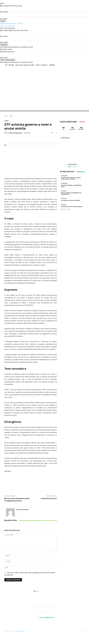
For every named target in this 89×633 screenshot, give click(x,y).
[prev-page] (5, 527)
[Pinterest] (47, 622)
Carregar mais (65, 209)
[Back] (0, 1)
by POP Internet (20, 631)
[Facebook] (72, 65)
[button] (82, 106)
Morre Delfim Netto (13, 523)
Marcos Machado (16, 133)
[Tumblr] (53, 622)
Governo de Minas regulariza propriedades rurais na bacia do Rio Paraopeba (48, 521)
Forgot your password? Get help (11, 23)
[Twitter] (77, 65)
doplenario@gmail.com (46, 617)
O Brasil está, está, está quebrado (71, 206)
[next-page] (6, 527)
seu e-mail (3, 36)
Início (6, 116)
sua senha (3, 19)
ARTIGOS (63, 204)
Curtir (63, 127)
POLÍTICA (63, 191)
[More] (50, 139)
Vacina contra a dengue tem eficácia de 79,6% (30, 522)
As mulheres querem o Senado (70, 200)
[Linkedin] (42, 622)
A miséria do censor (49, 498)
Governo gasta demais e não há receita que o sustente (71, 178)
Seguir (72, 127)
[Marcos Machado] (6, 132)
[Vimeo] (80, 65)
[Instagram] (75, 65)
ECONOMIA (64, 175)
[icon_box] (36, 65)
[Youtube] (83, 65)
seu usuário (4, 12)
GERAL (11, 116)
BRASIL (48, 516)
